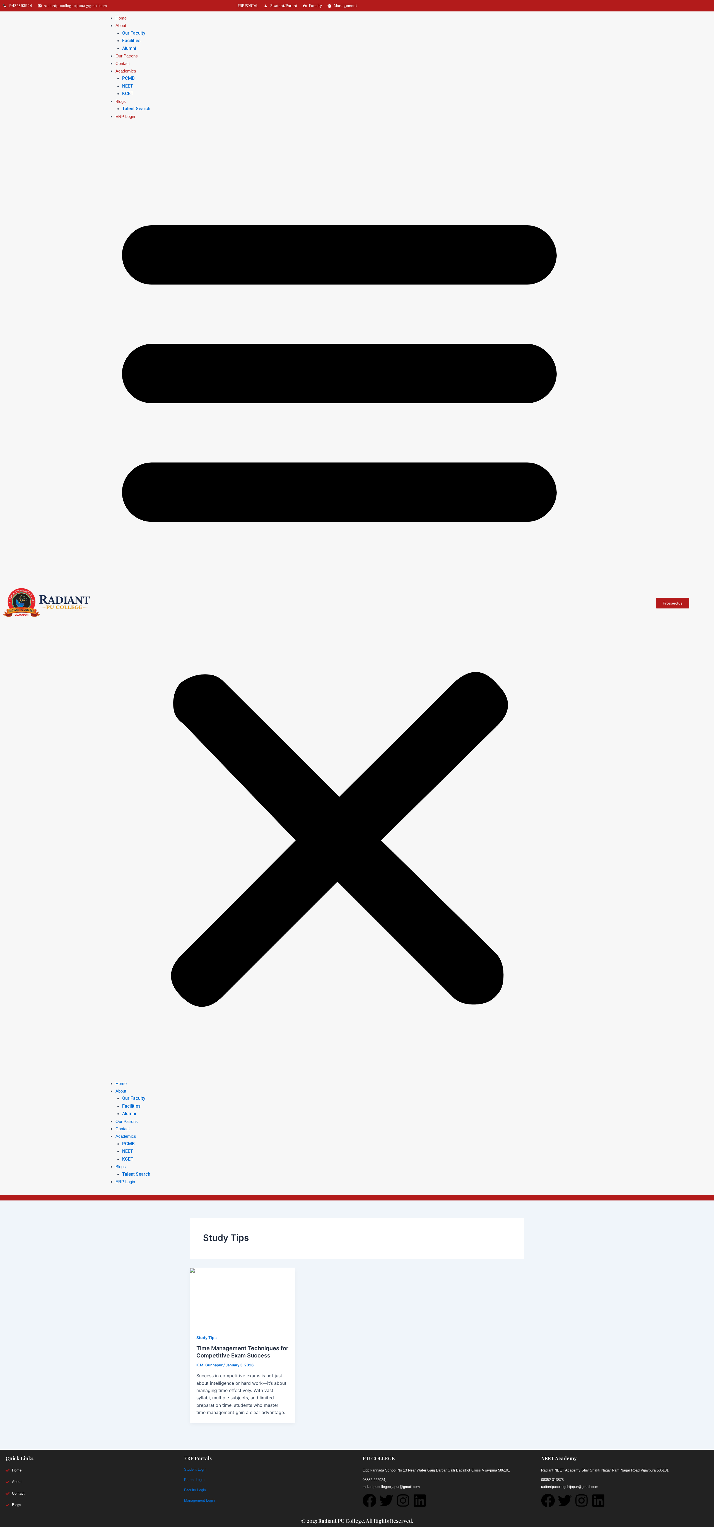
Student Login (195, 1469)
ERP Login (125, 116)
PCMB (128, 78)
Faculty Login (195, 1490)
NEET (127, 86)
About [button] (120, 25)
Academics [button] (125, 71)
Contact (122, 63)
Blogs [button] (120, 101)
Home (121, 18)
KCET (127, 93)
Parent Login (194, 1480)
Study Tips (206, 1337)
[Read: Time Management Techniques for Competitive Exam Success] (242, 1297)
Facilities (131, 40)
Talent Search (136, 108)
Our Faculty (133, 33)
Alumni (129, 48)
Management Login (199, 1500)
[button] (339, 603)
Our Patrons (126, 56)
